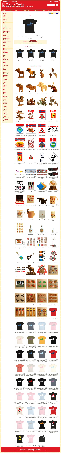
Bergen (4, 34)
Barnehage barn (6, 32)
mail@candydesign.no (29, 6)
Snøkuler (5, 105)
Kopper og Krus (6, 73)
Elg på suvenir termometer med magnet (31, 318)
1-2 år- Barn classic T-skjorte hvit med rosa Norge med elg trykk (20, 347)
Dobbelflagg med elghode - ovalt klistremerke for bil (31, 135)
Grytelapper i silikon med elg (42, 191)
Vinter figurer (5, 117)
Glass (4, 58)
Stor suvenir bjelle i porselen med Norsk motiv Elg (31, 234)
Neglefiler (5, 85)
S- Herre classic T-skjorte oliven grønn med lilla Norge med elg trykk (31, 347)
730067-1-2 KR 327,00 (20, 60)
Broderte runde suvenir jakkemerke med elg (53, 149)
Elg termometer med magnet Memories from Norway (19, 318)
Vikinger (43, 10)
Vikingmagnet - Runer (42, 304)
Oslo (4, 89)
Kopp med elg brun (31, 219)
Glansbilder (5, 102)
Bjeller (4, 35)
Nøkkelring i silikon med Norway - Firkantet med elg (20, 262)
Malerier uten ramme (7, 28)
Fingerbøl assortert (20, 233)
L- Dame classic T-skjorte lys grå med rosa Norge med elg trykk (31, 375)
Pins (4, 90)
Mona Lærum (5, 80)
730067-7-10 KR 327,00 (53, 60)
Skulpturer (5, 103)
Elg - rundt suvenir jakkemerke (42, 149)
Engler (10, 10)
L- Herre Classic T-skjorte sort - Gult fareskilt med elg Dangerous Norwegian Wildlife (20, 446)
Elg (48, 10)
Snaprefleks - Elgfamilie (20, 177)
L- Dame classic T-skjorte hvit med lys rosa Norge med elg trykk (42, 375)
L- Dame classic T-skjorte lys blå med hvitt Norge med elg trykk (42, 403)
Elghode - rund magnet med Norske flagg (53, 290)
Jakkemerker (5, 65)
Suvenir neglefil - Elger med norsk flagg (42, 178)
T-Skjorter (5, 115)
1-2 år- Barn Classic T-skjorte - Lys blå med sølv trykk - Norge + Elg (31, 417)
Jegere (4, 66)
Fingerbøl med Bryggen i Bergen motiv (53, 220)
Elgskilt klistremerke (42, 135)
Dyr (4, 45)
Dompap (4, 44)
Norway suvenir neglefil (31, 177)
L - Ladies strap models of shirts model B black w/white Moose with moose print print (42, 446)
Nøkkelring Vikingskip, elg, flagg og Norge (53, 248)
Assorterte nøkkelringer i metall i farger (42, 262)
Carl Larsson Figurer (25, 10)
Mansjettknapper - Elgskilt (20, 205)
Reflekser (5, 95)
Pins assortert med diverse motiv (31, 205)
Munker (4, 82)
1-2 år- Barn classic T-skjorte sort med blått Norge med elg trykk (20, 332)
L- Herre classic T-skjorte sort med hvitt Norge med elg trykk (53, 347)
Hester (4, 62)
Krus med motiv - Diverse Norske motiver (53, 206)
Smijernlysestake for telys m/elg (42, 205)
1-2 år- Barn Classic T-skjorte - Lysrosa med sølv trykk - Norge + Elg (42, 417)
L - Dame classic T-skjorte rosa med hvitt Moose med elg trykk (31, 445)
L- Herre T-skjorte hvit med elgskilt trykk (19, 417)
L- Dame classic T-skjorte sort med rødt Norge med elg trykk (30, 389)
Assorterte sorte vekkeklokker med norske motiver (19, 192)
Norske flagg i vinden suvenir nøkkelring (19, 248)
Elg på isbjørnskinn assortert (19, 121)
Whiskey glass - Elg (42, 219)
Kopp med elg (20, 219)
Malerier (4, 27)
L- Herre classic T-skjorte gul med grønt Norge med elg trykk (42, 347)
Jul (52, 10)
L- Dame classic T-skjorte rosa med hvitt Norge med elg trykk (30, 403)
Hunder (4, 63)
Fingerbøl (5, 54)
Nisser (16, 10)
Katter (4, 69)
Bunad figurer (5, 39)
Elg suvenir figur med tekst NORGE (42, 79)
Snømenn (5, 106)
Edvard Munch (6, 46)
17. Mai (4, 122)
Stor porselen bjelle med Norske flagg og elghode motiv (42, 234)
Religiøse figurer (6, 98)
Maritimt (5, 79)
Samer (4, 99)
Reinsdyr (5, 96)
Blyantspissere (5, 36)
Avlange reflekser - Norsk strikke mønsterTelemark (42, 164)
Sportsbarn (5, 107)
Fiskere (4, 55)
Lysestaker (5, 76)
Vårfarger (5, 120)
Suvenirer (36, 10)
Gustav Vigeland (6, 61)
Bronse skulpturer (6, 38)
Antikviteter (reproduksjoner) (6, 30)
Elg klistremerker (53, 135)
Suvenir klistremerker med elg (53, 121)
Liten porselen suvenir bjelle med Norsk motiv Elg (53, 234)
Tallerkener (5, 112)
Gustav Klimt (5, 59)
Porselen (4, 92)
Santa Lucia (5, 100)
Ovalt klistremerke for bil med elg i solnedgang (19, 149)
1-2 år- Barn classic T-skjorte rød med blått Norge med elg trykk (53, 318)
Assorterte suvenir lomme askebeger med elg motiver (20, 276)
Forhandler (56, 1)
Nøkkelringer (5, 88)
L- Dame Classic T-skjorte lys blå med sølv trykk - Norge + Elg (31, 431)
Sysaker (31, 191)
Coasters (4, 42)
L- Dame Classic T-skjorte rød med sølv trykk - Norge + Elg (53, 417)
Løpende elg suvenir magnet (19, 304)
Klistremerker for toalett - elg (30, 149)
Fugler (4, 56)
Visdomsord (5, 119)
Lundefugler (5, 75)
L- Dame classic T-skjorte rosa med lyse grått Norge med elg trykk (19, 403)
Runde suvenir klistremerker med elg (20, 135)
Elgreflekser (31, 163)
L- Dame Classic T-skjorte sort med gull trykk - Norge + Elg (42, 431)
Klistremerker (5, 71)
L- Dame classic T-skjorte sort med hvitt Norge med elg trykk (19, 389)
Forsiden (4, 13)
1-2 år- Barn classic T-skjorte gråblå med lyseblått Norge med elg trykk (31, 333)
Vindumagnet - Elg (31, 304)
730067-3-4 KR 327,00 (31, 60)
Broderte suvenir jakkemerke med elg (20, 164)
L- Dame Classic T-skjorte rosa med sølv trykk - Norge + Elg (20, 431)
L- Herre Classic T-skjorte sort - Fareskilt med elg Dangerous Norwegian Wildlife (53, 431)
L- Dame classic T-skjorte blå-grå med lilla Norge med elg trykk (53, 389)
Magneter (5, 78)
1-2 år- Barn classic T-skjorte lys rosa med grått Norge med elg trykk (53, 333)
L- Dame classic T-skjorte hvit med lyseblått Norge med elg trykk (53, 375)
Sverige (4, 110)
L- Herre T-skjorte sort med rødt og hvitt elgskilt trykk (53, 403)
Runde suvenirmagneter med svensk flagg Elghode (42, 318)
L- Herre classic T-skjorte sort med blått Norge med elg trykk (31, 361)
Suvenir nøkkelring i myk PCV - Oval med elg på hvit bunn (31, 262)
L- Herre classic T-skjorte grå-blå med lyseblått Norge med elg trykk (42, 361)
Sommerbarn (5, 52)
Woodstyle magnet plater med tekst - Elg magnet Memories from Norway (53, 305)
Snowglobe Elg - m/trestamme (53, 191)
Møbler (4, 83)
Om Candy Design (6, 1)
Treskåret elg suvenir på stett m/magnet (30, 276)
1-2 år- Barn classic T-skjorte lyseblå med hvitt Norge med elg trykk (42, 333)
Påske (4, 93)
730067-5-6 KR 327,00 (42, 60)
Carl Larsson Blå (6, 49)
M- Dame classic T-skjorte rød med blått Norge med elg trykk (53, 361)
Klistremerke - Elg (42, 121)
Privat (51, 1)
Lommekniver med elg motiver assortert (53, 178)
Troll (57, 10)
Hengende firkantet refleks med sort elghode (53, 164)
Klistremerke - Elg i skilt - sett (31, 121)
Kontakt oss (14, 1)
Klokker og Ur (6, 72)
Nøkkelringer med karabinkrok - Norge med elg (53, 262)
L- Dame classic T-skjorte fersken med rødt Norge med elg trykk (20, 375)
